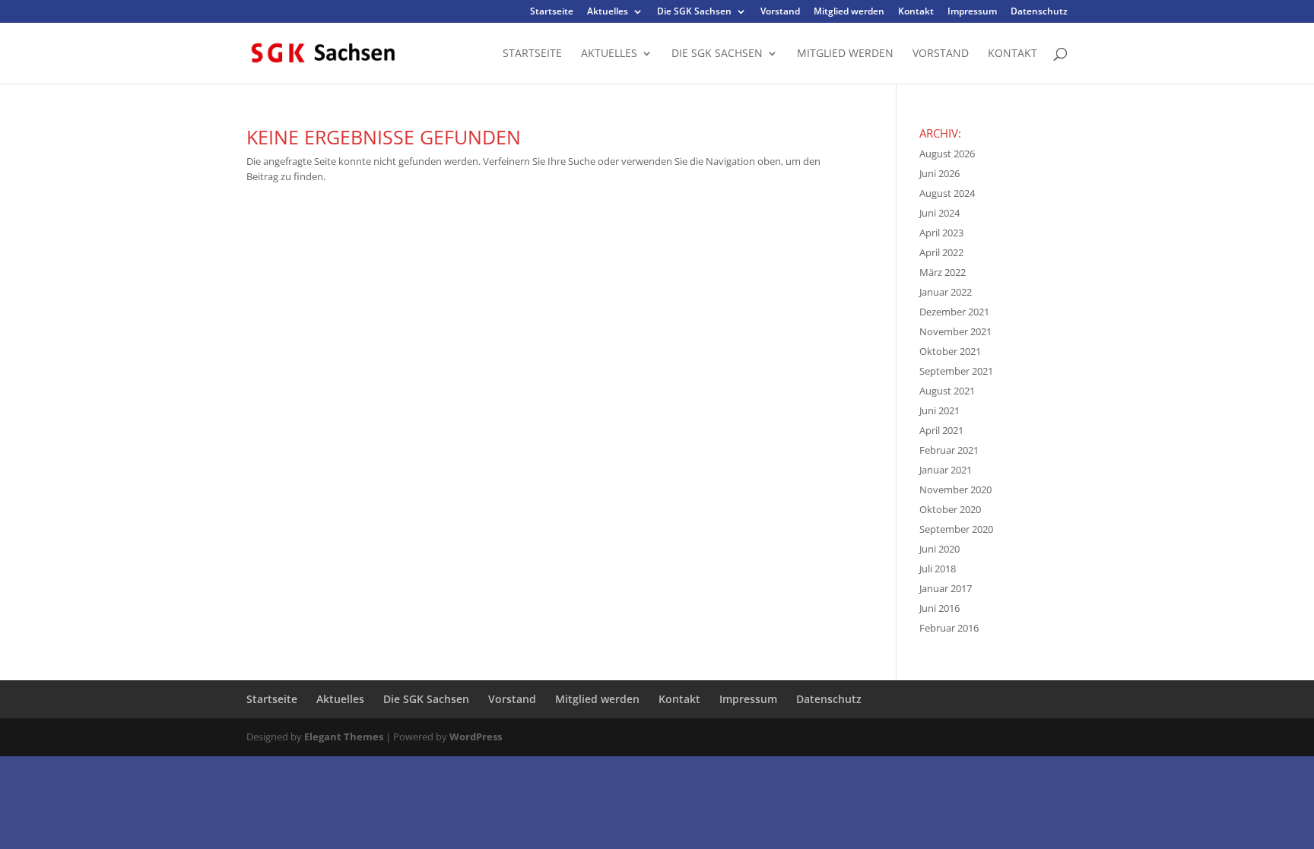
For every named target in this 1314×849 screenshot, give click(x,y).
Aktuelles (607, 12)
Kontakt (916, 12)
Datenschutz (1039, 12)
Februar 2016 (949, 628)
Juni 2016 (939, 608)
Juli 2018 (937, 568)
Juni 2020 (939, 549)
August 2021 (947, 391)
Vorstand (780, 12)
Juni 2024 (939, 213)
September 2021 (956, 371)
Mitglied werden (849, 12)
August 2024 (947, 193)
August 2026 (947, 153)
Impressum (972, 12)
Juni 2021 (939, 410)
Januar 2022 (945, 292)
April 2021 (941, 430)
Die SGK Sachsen (694, 12)
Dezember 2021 (954, 311)
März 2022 (942, 272)
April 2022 (941, 252)
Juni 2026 (939, 173)
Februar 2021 (949, 450)
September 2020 (956, 529)
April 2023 (941, 232)
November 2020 (955, 489)
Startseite (551, 12)
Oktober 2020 (950, 509)
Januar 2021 (945, 470)
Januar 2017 (945, 588)
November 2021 (955, 331)
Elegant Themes (343, 736)
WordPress (475, 736)
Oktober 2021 (950, 351)
